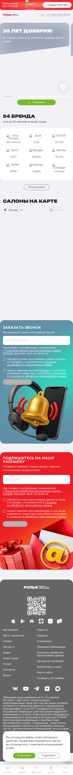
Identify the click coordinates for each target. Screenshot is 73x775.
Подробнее (48, 756)
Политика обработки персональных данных (50, 654)
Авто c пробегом (13, 636)
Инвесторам (10, 658)
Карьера (42, 636)
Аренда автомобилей (50, 661)
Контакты (9, 670)
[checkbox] (36, 362)
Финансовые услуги (49, 667)
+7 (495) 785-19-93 (58, 15)
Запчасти (8, 647)
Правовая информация (51, 647)
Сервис (7, 641)
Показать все (36, 187)
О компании (44, 641)
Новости (42, 630)
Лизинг (7, 675)
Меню (65, 772)
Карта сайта (44, 673)
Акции (6, 653)
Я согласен (24, 756)
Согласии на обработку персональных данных (38, 376)
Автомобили (10, 630)
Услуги (7, 664)
